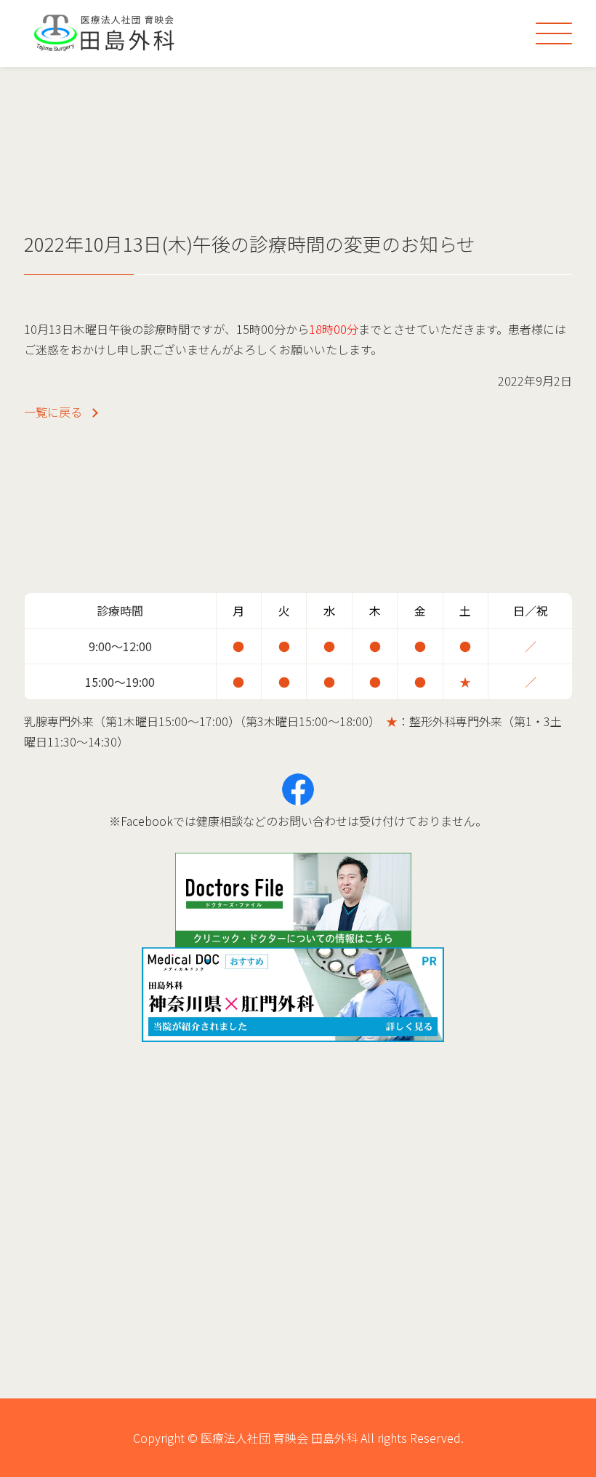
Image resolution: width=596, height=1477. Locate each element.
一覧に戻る (53, 412)
